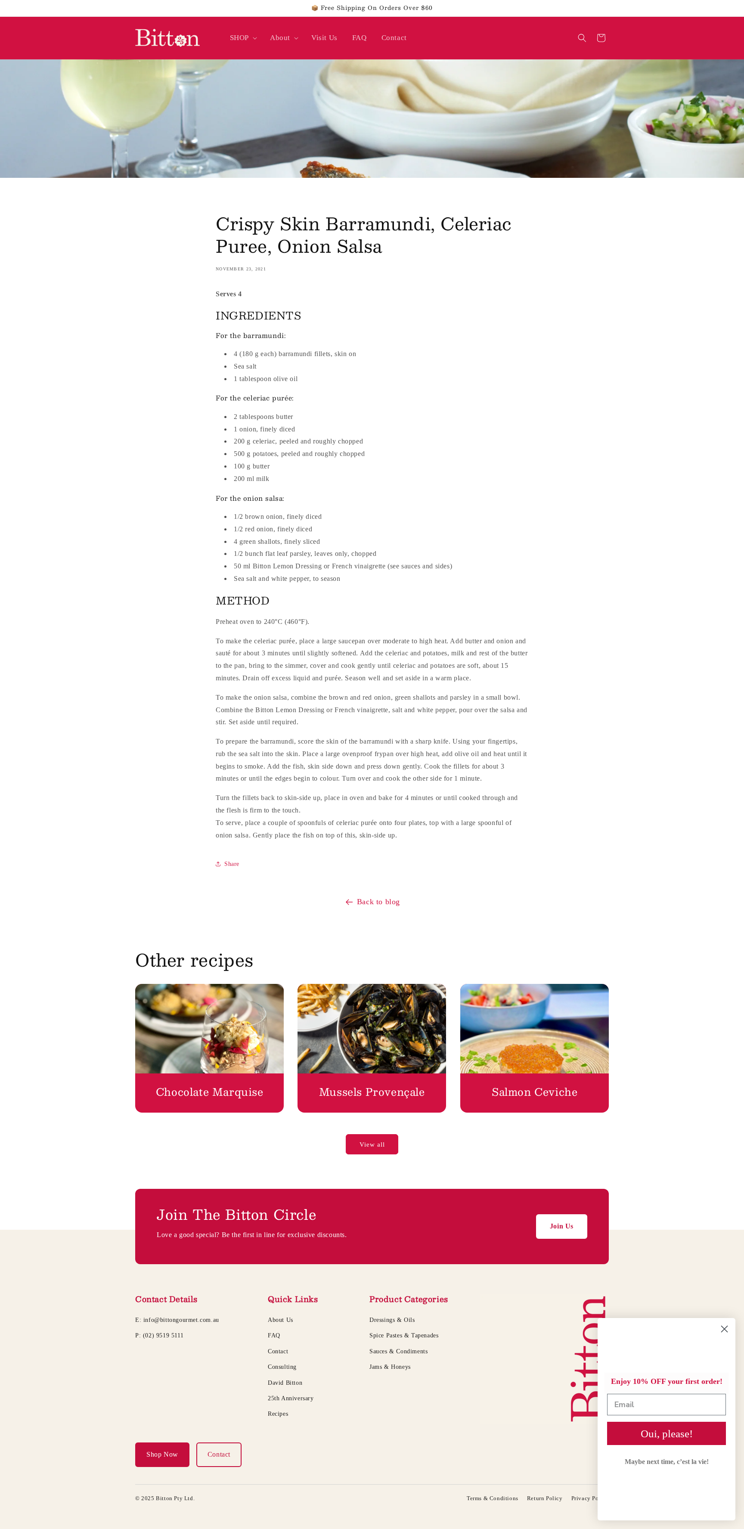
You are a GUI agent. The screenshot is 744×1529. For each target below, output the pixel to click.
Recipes (278, 1414)
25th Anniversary (291, 1398)
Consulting (282, 1367)
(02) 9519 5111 (163, 1335)
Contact (278, 1351)
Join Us (562, 1226)
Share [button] (231, 864)
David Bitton (285, 1383)
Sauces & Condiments (398, 1351)
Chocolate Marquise (210, 1091)
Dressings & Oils (392, 1320)
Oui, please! (667, 1433)
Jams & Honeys (390, 1367)
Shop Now (162, 1454)
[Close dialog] (724, 1329)
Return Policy (545, 1498)
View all (372, 1144)
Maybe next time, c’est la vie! (667, 1461)
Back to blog (378, 901)
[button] (242, 38)
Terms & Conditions (492, 1498)
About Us (280, 1320)
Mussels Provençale (372, 1091)
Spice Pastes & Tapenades (403, 1335)
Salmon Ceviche (534, 1091)
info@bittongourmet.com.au (181, 1320)
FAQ (274, 1335)
